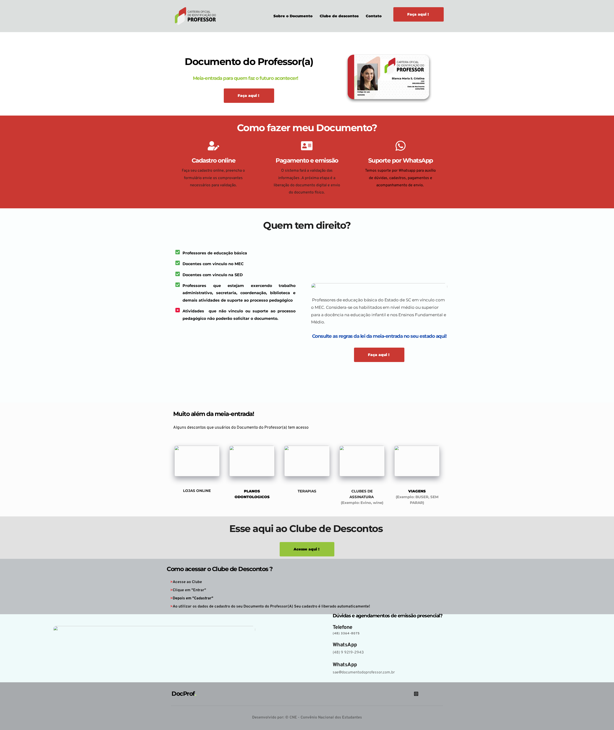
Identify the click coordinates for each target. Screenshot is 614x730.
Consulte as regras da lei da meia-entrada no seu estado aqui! (379, 336)
